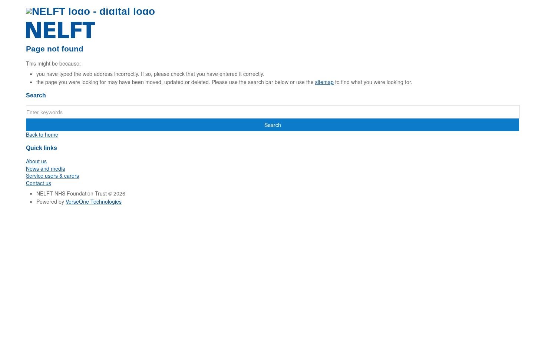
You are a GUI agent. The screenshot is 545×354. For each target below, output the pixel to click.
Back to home (42, 134)
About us (36, 161)
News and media (45, 168)
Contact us (38, 183)
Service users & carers (52, 175)
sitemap (324, 82)
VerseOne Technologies (94, 201)
